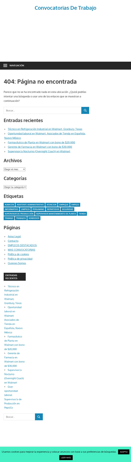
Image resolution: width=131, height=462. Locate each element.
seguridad (67, 209)
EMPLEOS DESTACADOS (22, 245)
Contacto (13, 240)
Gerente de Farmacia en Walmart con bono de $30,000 (40, 146)
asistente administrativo (30, 204)
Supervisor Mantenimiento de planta (56, 214)
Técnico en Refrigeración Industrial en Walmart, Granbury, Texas (45, 129)
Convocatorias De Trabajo (65, 7)
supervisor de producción (19, 214)
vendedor (34, 218)
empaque (64, 204)
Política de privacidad (20, 258)
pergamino (38, 209)
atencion (51, 204)
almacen (9, 204)
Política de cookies (18, 254)
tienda (82, 214)
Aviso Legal (14, 236)
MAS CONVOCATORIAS (21, 249)
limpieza (25, 209)
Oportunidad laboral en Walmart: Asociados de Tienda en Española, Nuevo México (13, 320)
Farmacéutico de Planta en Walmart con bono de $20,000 (41, 142)
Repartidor (53, 209)
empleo (75, 204)
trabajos (21, 218)
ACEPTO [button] (123, 452)
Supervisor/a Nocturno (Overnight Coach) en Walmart (39, 151)
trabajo (9, 218)
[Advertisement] (65, 35)
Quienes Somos (17, 263)
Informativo (11, 209)
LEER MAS (66, 457)
